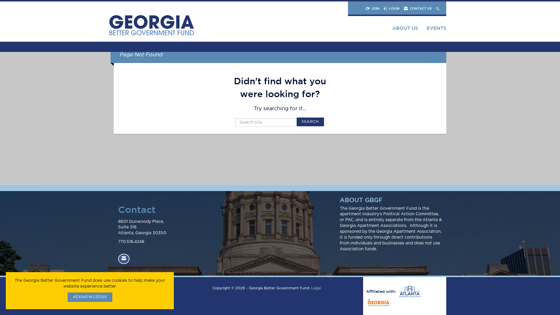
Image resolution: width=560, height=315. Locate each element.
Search (310, 122)
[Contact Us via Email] (124, 259)
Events (436, 28)
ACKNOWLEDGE (90, 297)
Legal (316, 288)
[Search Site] (438, 8)
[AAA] (409, 292)
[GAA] (377, 303)
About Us (405, 28)
